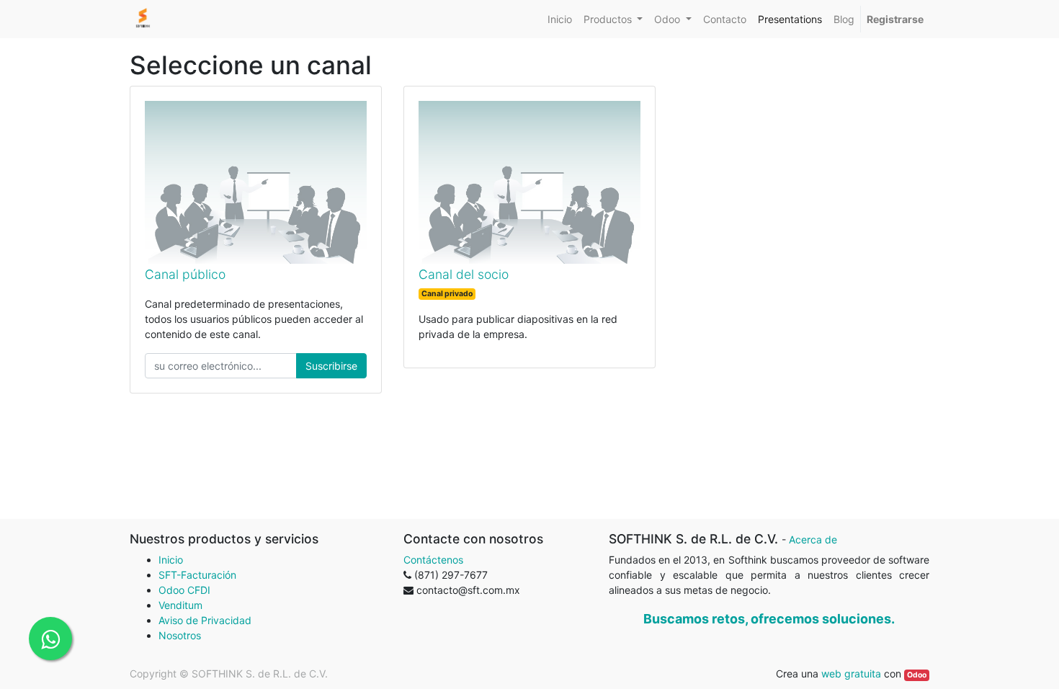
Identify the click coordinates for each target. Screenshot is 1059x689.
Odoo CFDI (184, 590)
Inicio (170, 560)
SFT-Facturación (197, 575)
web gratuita (851, 673)
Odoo (916, 675)
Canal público (185, 274)
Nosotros (179, 635)
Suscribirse (331, 366)
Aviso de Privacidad (204, 620)
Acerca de (813, 539)
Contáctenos (433, 560)
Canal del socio (464, 274)
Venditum (180, 605)
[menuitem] (560, 19)
